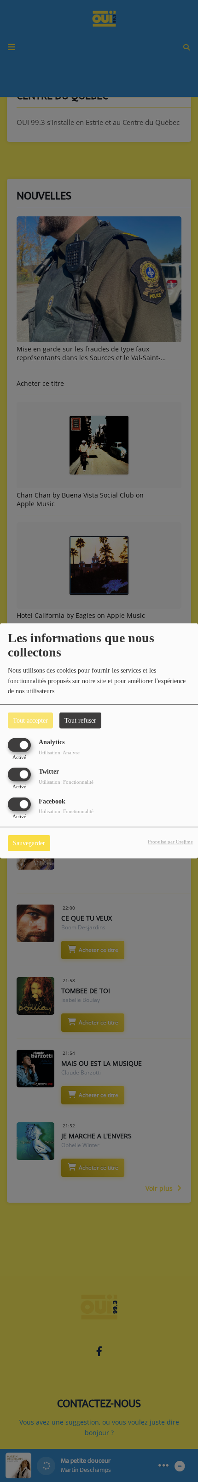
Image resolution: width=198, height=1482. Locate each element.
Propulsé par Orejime (170, 841)
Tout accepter (30, 720)
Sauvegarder (29, 842)
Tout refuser (80, 720)
